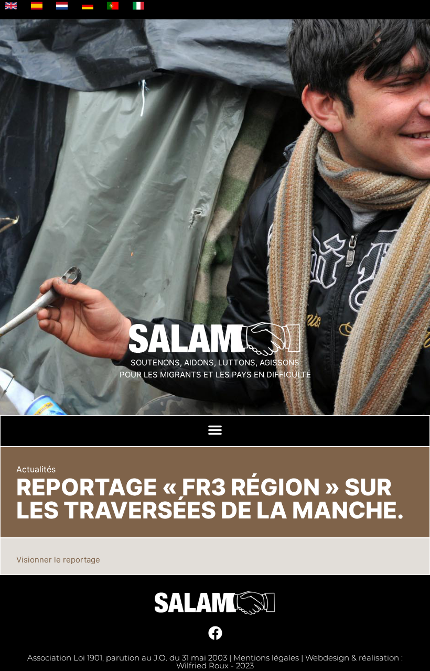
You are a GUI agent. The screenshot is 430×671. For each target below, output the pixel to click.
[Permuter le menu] (215, 430)
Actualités (36, 469)
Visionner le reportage (58, 560)
